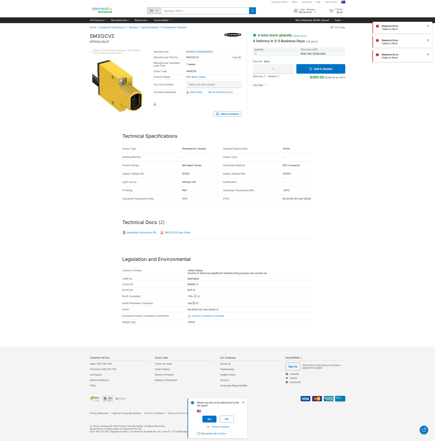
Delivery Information (166, 380)
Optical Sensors (150, 27)
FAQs (93, 385)
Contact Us (306, 2)
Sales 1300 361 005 (101, 363)
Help (318, 2)
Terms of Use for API (179, 413)
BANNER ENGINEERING (199, 51)
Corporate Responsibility (233, 385)
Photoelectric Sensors (174, 27)
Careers (224, 380)
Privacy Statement (99, 413)
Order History (162, 369)
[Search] (252, 10)
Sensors (133, 27)
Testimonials (227, 369)
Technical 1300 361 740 (103, 369)
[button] (97, 20)
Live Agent (96, 374)
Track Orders (331, 2)
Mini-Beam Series (196, 77)
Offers (295, 2)
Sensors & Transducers (112, 27)
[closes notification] (428, 11)
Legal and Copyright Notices (126, 413)
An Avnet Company (100, 426)
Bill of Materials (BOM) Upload (312, 20)
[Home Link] (102, 11)
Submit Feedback (99, 380)
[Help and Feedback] (424, 430)
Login (302, 9)
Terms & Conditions (154, 413)
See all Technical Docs (220, 92)
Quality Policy (227, 374)
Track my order (163, 363)
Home (93, 27)
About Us (225, 363)
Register (311, 9)
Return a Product (164, 374)
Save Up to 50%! (279, 2)
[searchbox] (205, 10)
